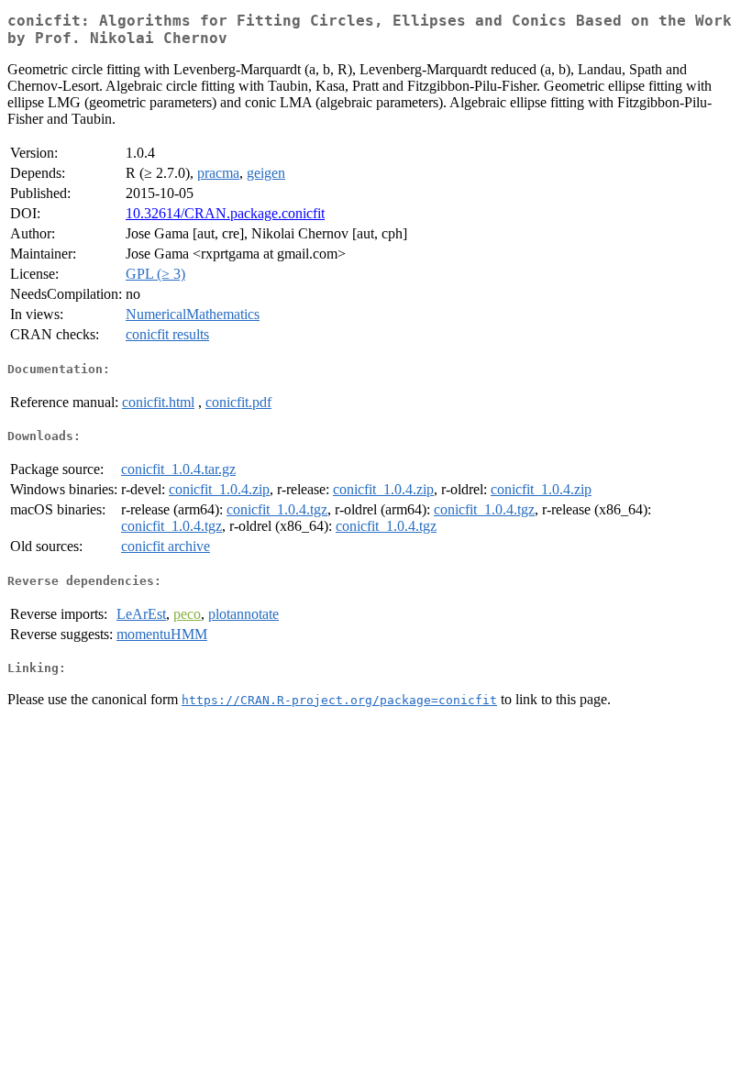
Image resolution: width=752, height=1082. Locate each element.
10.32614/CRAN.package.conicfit (225, 213)
